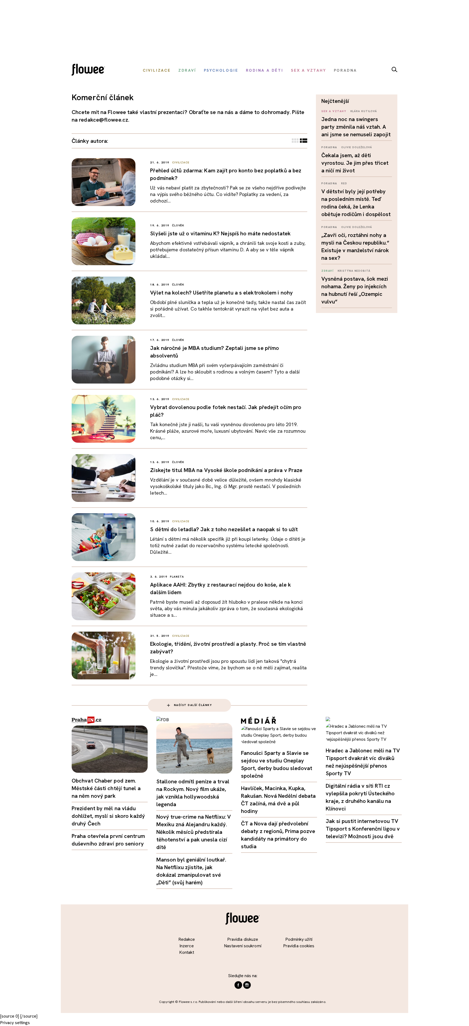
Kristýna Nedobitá (354, 271)
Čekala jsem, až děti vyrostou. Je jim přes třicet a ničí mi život (354, 163)
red (344, 183)
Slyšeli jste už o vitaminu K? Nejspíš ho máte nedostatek (220, 233)
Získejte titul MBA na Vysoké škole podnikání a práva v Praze (226, 470)
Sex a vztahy (333, 111)
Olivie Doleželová (356, 147)
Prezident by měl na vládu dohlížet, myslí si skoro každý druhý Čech (108, 816)
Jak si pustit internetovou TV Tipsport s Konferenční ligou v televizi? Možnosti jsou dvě (363, 829)
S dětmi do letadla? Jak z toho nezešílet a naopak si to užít (224, 529)
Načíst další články (193, 705)
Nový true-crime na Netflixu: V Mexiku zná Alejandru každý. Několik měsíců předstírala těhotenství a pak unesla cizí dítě (193, 832)
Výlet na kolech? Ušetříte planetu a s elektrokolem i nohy (221, 292)
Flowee (90, 70)
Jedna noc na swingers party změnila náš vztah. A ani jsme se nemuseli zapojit (356, 127)
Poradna (329, 147)
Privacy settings (15, 1022)
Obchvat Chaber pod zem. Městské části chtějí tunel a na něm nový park (106, 788)
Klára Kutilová (363, 111)
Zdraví (327, 271)
